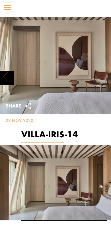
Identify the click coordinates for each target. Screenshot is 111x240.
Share (14, 106)
